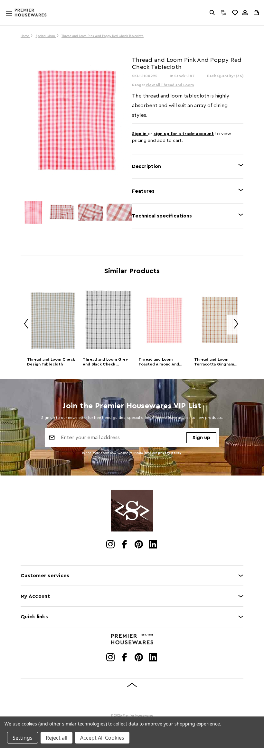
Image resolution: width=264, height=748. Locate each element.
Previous (23, 325)
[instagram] (111, 545)
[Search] (212, 12)
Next (233, 325)
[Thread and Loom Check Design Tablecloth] (52, 320)
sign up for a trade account (184, 134)
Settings (23, 737)
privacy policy (170, 453)
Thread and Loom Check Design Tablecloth (51, 361)
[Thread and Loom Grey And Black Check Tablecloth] (108, 320)
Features (143, 191)
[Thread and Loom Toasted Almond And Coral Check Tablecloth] (164, 320)
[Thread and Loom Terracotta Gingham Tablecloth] (219, 320)
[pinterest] (139, 545)
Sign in (140, 134)
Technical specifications (162, 215)
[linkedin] (153, 545)
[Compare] (223, 12)
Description (146, 166)
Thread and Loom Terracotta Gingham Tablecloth (214, 362)
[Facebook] (125, 545)
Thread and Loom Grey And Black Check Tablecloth (105, 362)
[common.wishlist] (234, 12)
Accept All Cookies (102, 737)
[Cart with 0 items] (256, 12)
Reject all (56, 737)
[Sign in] (245, 12)
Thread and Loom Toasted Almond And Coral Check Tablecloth (161, 362)
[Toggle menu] (15, 20)
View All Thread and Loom (170, 85)
